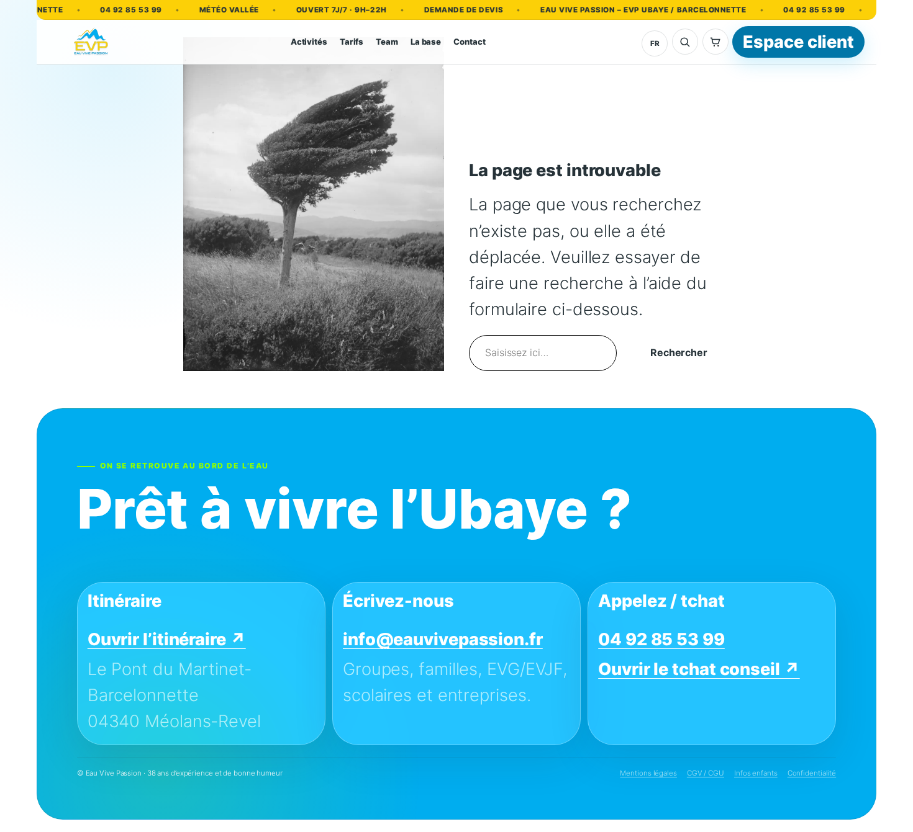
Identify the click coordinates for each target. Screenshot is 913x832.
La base (426, 42)
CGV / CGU (705, 773)
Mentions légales (648, 773)
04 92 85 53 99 (117, 10)
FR (655, 43)
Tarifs (351, 42)
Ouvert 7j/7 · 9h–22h (328, 10)
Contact (469, 42)
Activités (309, 42)
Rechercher (678, 352)
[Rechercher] (685, 42)
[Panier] (715, 42)
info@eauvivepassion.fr (443, 640)
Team (387, 42)
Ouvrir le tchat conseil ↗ (699, 669)
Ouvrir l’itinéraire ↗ (167, 640)
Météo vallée (215, 10)
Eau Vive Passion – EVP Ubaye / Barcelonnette (629, 10)
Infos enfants (756, 773)
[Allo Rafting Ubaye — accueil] (91, 42)
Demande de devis (449, 10)
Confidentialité (812, 773)
